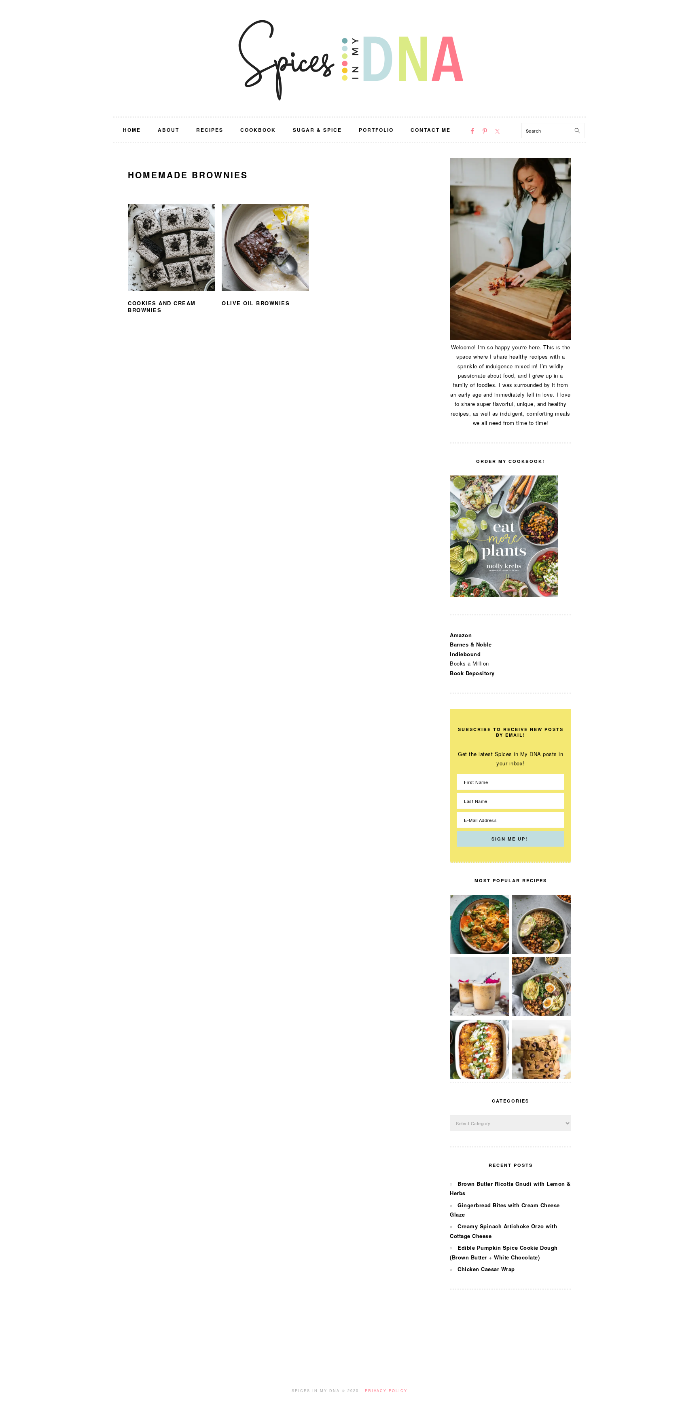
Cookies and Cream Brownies (162, 306)
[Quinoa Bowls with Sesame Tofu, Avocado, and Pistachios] (541, 1014)
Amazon (461, 635)
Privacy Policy (386, 1390)
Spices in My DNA (349, 58)
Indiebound (465, 654)
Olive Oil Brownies (256, 303)
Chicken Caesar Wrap (486, 1269)
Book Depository (472, 673)
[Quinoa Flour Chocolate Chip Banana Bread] (541, 1076)
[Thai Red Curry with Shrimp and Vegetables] (479, 951)
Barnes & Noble (470, 644)
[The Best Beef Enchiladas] (479, 1076)
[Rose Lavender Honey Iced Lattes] (479, 1014)
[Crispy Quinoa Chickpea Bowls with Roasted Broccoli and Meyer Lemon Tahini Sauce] (541, 951)
